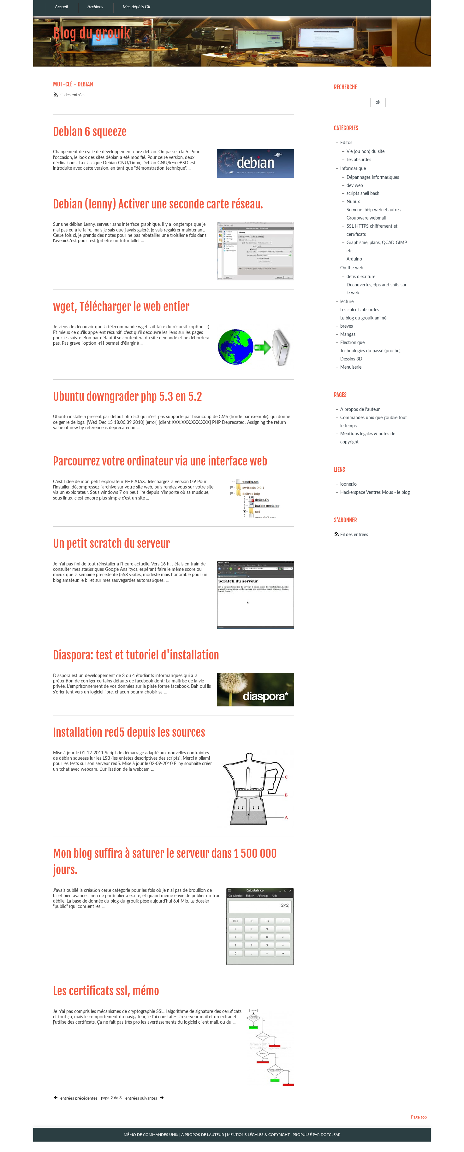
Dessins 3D (351, 359)
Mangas (347, 334)
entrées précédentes (78, 1098)
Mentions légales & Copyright (258, 1135)
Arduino (354, 259)
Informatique (353, 168)
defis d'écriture (361, 276)
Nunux (353, 201)
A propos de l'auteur (360, 409)
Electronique (352, 342)
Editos (346, 142)
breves (346, 326)
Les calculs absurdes (359, 309)
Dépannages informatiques (373, 177)
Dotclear (331, 1135)
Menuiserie (350, 367)
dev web (355, 185)
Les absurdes (359, 159)
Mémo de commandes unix (151, 1135)
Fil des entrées (72, 95)
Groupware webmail (366, 218)
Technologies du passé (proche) (370, 350)
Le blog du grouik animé (363, 318)
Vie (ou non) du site (365, 151)
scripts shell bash (363, 193)
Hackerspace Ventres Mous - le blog (375, 492)
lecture (347, 301)
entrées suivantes (141, 1098)
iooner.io (348, 484)
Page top (419, 1117)
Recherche (345, 87)
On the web (351, 268)
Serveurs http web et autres (374, 210)
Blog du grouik (91, 33)
